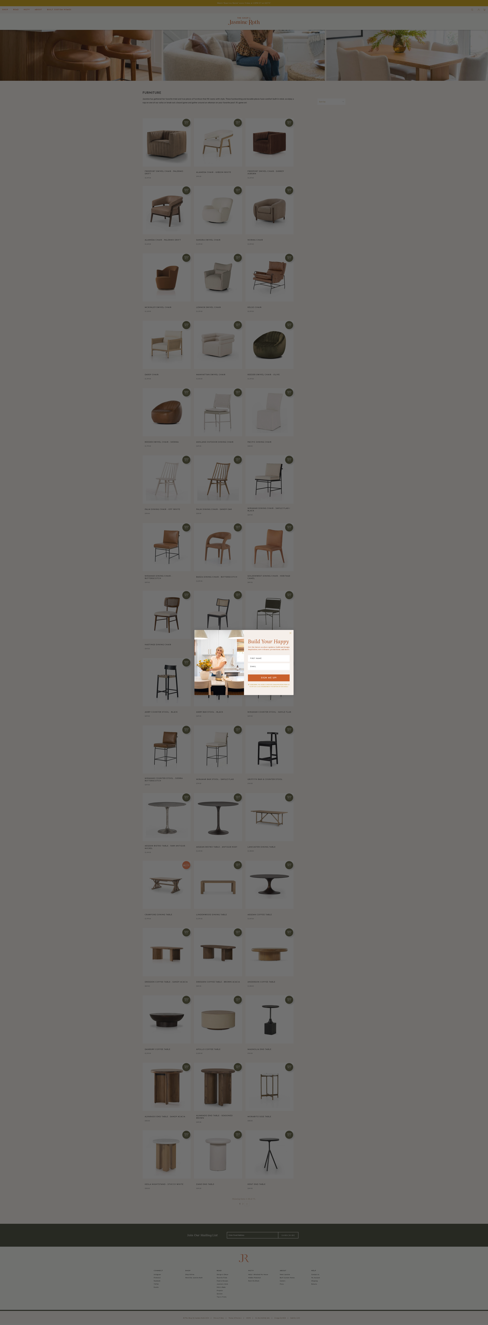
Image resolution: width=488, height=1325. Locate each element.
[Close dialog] (290, 633)
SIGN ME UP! (269, 678)
